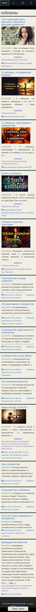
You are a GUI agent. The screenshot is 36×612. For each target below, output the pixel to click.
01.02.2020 (6, 147)
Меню (4, 3)
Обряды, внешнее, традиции (12, 323)
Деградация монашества (14, 542)
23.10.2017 (6, 284)
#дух (3, 441)
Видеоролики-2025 (10, 63)
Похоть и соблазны (11, 173)
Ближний (7, 116)
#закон (7, 441)
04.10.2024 (6, 99)
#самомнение (23, 444)
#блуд (4, 206)
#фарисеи (30, 446)
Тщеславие (9, 272)
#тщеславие (14, 265)
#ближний (5, 113)
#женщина (15, 60)
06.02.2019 (6, 251)
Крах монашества (11, 464)
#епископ (19, 586)
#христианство (7, 448)
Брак (19, 210)
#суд (25, 446)
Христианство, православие (12, 458)
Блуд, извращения (10, 167)
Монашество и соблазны (25, 213)
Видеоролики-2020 (24, 167)
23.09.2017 (6, 546)
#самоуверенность (8, 446)
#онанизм (17, 161)
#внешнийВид (7, 60)
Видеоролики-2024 (18, 116)
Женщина (21, 63)
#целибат (5, 591)
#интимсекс (6, 164)
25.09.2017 (6, 467)
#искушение (14, 441)
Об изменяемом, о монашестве (18, 304)
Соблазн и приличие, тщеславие (12, 223)
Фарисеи (25, 455)
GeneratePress (21, 606)
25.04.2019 (6, 195)
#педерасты (16, 588)
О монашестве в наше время (16, 356)
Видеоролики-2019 (8, 213)
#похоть (9, 206)
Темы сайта (18, 608)
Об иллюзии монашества (14, 381)
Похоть (4, 215)
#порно (24, 161)
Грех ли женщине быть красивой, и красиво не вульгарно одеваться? (13, 22)
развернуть (18, 57)
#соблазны (24, 60)
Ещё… (11, 583)
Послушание (6, 375)
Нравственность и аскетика (11, 298)
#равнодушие (24, 441)
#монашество (6, 588)
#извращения (27, 586)
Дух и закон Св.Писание (12, 481)
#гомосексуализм (8, 161)
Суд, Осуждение (15, 455)
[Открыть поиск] (22, 3)
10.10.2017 (6, 427)
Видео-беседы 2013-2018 (13, 452)
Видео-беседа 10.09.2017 (15, 407)
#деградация (10, 586)
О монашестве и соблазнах (16, 490)
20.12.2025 (6, 48)
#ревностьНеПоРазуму (10, 444)
